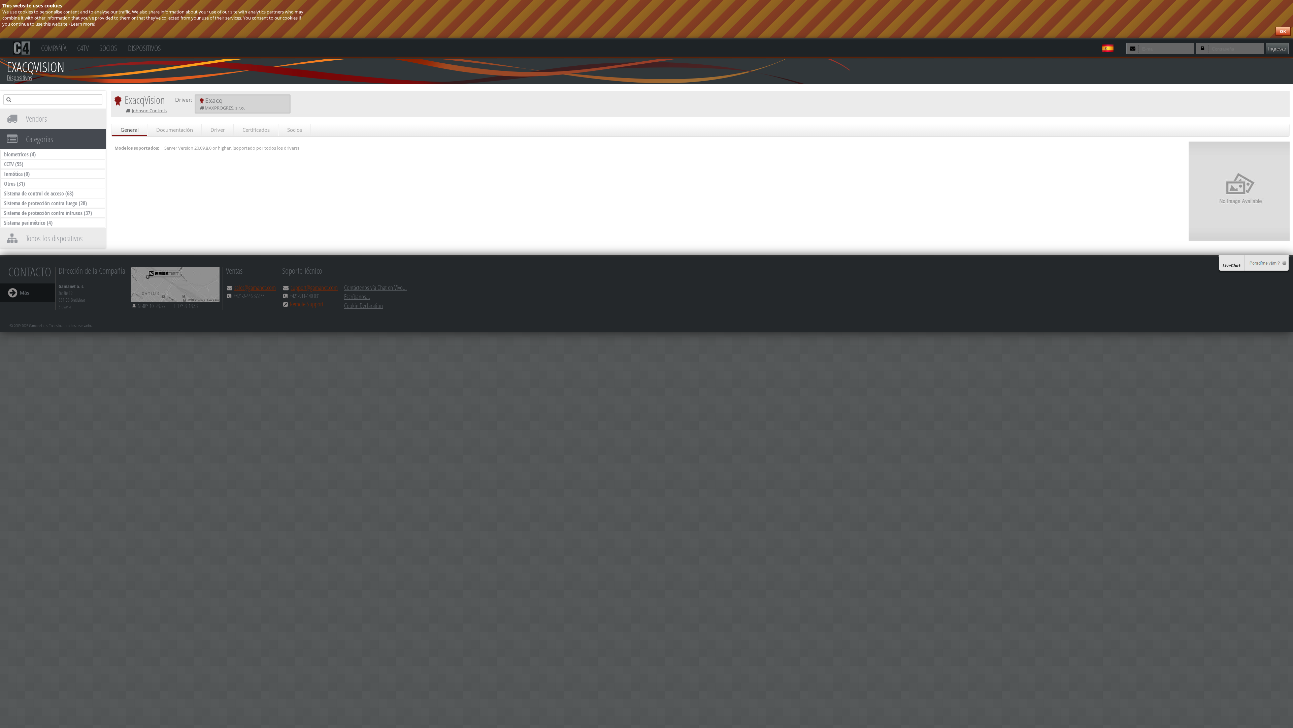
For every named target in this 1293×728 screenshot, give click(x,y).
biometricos (20, 154)
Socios (108, 47)
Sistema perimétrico (28, 222)
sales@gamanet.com (255, 287)
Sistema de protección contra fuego (45, 203)
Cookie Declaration (363, 305)
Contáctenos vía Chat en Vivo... (375, 287)
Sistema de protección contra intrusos (48, 213)
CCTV (13, 164)
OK (1283, 31)
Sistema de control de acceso (38, 193)
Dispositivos (144, 47)
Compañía (54, 47)
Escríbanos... (357, 296)
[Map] (175, 284)
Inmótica (17, 174)
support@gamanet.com (314, 287)
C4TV (83, 47)
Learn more (82, 24)
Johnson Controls (149, 111)
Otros (14, 183)
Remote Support (306, 303)
